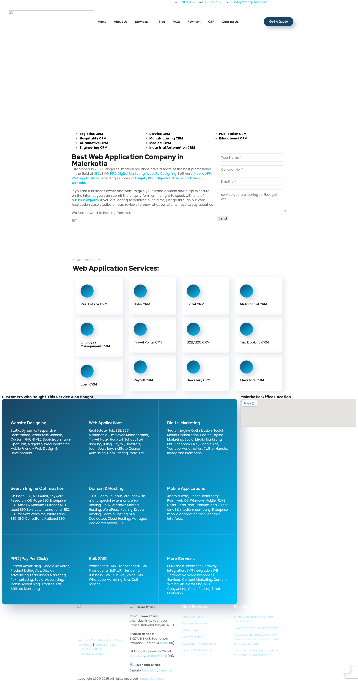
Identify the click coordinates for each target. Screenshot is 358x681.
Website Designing (161, 173)
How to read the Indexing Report (255, 628)
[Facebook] (76, 251)
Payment (194, 22)
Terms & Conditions (91, 640)
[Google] (65, 4)
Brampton (149, 670)
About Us (121, 22)
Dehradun (137, 656)
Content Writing (192, 637)
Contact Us (230, 22)
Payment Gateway (194, 623)
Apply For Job (105, 645)
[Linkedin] (90, 632)
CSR (211, 22)
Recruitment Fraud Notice (199, 644)
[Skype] (127, 251)
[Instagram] (44, 4)
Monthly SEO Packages (197, 650)
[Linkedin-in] (34, 4)
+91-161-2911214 (91, 649)
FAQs (176, 22)
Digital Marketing (131, 173)
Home (102, 22)
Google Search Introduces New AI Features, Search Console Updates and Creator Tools (257, 639)
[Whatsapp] (75, 4)
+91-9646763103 (92, 654)
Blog (161, 22)
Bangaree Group (151, 679)
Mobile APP (202, 173)
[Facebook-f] (24, 4)
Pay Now (115, 640)
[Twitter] (14, 4)
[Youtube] (55, 4)
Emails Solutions (192, 617)
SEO (97, 173)
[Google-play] (82, 632)
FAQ (80, 645)
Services (141, 22)
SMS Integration (192, 630)
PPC (113, 173)
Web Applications (86, 178)
